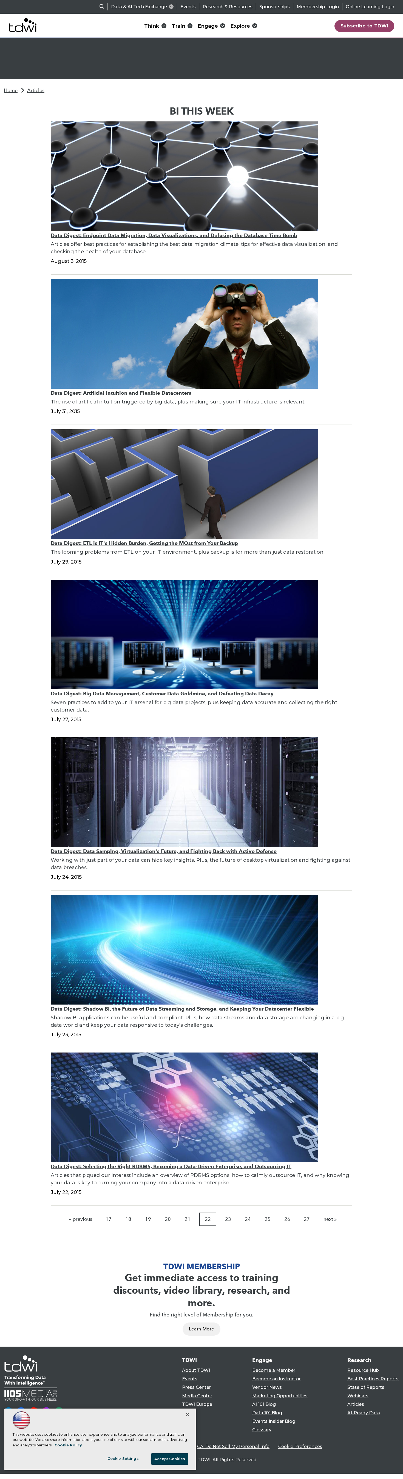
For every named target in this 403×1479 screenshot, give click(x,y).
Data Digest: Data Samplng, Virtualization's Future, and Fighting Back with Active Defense (164, 851)
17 (109, 1219)
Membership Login (318, 6)
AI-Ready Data (363, 1412)
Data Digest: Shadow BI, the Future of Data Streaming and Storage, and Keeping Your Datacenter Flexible (182, 1009)
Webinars (357, 1395)
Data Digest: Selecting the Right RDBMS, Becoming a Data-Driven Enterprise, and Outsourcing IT (171, 1166)
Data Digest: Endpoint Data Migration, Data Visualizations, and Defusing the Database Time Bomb (174, 235)
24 (248, 1219)
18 (128, 1219)
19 (148, 1219)
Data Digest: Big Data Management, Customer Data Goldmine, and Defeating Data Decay (162, 693)
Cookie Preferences (300, 1446)
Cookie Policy (68, 1445)
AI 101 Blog (264, 1404)
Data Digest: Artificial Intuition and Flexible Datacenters (121, 393)
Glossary (261, 1429)
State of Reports (365, 1387)
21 (188, 1219)
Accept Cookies (169, 1459)
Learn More (201, 1329)
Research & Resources (227, 6)
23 (228, 1219)
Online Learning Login (370, 6)
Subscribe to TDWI (364, 26)
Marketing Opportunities (280, 1395)
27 (307, 1219)
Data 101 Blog (267, 1412)
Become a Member (273, 1370)
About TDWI (196, 1370)
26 (287, 1219)
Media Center (197, 1395)
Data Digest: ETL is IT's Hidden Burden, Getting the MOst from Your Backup (144, 543)
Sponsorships (274, 6)
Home (11, 90)
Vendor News (267, 1387)
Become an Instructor (276, 1378)
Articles (35, 90)
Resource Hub (363, 1370)
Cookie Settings (123, 1458)
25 (268, 1219)
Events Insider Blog (273, 1421)
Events (188, 6)
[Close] (187, 1415)
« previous (80, 1219)
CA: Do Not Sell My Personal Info (233, 1446)
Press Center (196, 1387)
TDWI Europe (197, 1404)
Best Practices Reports (373, 1378)
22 (208, 1219)
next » (330, 1219)
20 (168, 1219)
